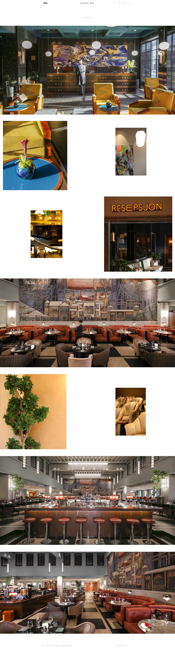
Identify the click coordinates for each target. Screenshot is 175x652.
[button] (119, 3)
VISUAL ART (87, 3)
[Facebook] (122, 645)
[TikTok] (126, 645)
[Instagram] (120, 645)
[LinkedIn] (124, 645)
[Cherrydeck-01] (118, 645)
